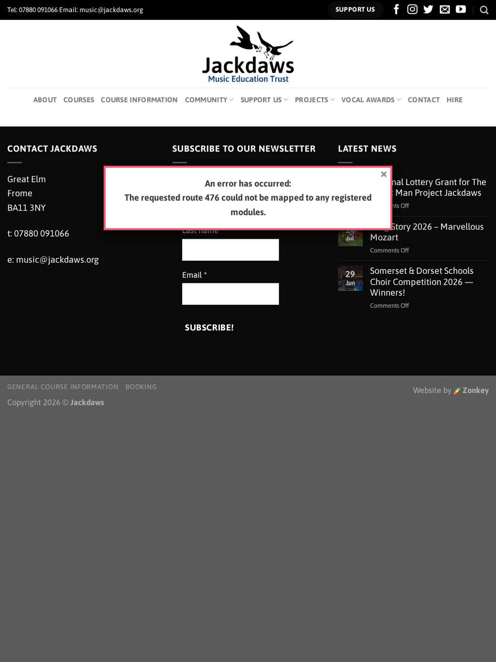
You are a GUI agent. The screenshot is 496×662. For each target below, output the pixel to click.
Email (194, 275)
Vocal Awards (368, 99)
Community (206, 99)
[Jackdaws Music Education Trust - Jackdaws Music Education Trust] (248, 54)
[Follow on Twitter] (428, 10)
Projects (311, 99)
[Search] (484, 9)
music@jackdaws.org (57, 259)
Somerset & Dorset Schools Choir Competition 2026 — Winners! (422, 281)
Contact (424, 99)
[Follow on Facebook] (396, 10)
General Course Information (62, 387)
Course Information (139, 99)
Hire (455, 99)
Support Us (261, 99)
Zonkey (475, 390)
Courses (78, 99)
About (45, 99)
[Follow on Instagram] (412, 10)
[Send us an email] (445, 10)
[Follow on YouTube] (461, 10)
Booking (140, 387)
